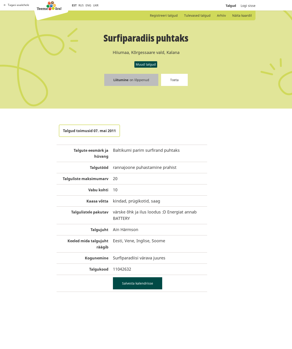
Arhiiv (221, 15)
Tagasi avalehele (18, 5)
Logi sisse (248, 5)
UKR (95, 5)
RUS (81, 5)
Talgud (231, 5)
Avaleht (49, 5)
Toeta (174, 80)
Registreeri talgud (164, 15)
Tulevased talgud (197, 15)
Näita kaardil (242, 15)
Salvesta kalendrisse (137, 283)
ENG (88, 5)
